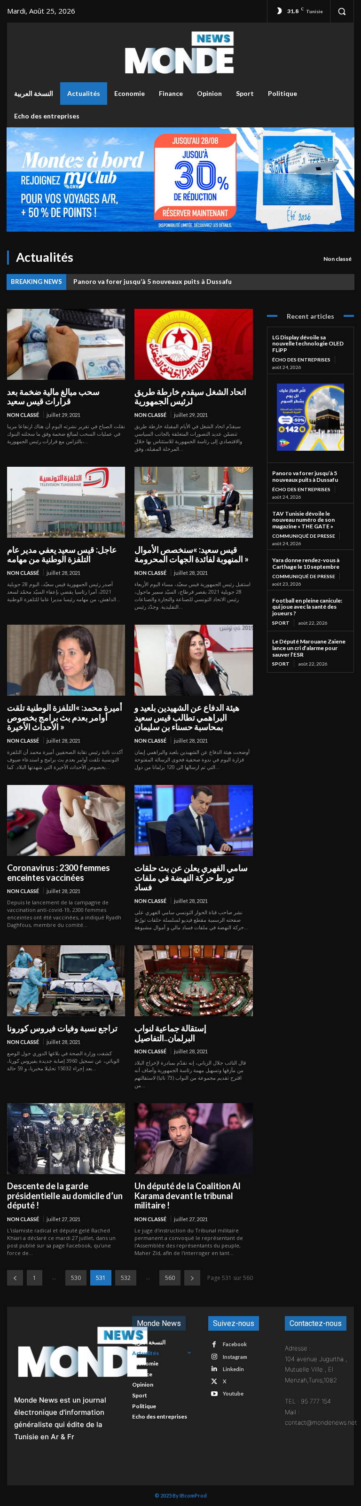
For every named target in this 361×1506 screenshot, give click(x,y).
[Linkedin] (214, 1369)
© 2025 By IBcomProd (181, 1495)
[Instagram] (214, 1357)
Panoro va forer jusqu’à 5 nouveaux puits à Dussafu (152, 281)
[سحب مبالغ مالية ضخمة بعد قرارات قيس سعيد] (66, 344)
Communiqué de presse (303, 536)
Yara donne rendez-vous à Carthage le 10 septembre (305, 563)
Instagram (235, 1357)
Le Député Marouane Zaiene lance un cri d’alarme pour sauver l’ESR (308, 648)
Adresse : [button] (298, 1348)
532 (126, 1278)
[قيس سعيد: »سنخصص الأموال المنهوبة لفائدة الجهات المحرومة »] (193, 502)
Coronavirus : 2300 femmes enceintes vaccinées (58, 873)
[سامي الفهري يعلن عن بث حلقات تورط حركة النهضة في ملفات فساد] (193, 820)
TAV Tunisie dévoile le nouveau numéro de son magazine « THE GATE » (303, 520)
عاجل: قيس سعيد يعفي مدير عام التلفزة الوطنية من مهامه (62, 554)
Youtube (233, 1393)
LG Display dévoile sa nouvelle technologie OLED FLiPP (308, 344)
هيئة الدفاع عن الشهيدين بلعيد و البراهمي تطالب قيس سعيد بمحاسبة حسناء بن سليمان (187, 717)
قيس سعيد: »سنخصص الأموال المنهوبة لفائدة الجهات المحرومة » (191, 554)
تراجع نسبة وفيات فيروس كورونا (62, 1028)
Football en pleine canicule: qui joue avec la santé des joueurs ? (307, 607)
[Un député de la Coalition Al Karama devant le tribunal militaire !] (193, 1138)
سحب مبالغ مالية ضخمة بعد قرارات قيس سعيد (53, 396)
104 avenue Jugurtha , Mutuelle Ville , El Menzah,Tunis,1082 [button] (316, 1369)
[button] (341, 11)
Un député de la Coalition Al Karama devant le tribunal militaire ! (187, 1195)
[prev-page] (15, 1278)
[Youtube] (214, 1394)
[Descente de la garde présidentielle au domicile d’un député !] (66, 1138)
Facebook (235, 1344)
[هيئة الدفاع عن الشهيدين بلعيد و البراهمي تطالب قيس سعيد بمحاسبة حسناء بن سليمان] (193, 660)
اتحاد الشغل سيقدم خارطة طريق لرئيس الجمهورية (190, 396)
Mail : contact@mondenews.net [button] (316, 1417)
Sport (281, 623)
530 (76, 1278)
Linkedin (233, 1369)
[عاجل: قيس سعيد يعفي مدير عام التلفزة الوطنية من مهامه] (66, 502)
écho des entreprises (301, 359)
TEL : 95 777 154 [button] (308, 1401)
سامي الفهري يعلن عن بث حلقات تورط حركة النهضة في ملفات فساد (191, 877)
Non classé (337, 258)
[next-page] (192, 1278)
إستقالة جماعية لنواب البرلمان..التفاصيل (170, 1033)
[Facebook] (214, 1344)
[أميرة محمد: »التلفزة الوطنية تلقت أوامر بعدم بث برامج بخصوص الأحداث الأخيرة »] (66, 660)
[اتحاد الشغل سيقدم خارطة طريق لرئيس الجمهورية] (193, 344)
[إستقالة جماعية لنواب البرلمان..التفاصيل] (193, 980)
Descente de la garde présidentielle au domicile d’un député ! (65, 1195)
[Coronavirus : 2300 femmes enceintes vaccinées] (66, 820)
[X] (214, 1382)
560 (170, 1278)
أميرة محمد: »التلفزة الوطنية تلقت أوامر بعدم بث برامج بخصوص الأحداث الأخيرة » (64, 717)
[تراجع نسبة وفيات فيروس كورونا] (66, 980)
